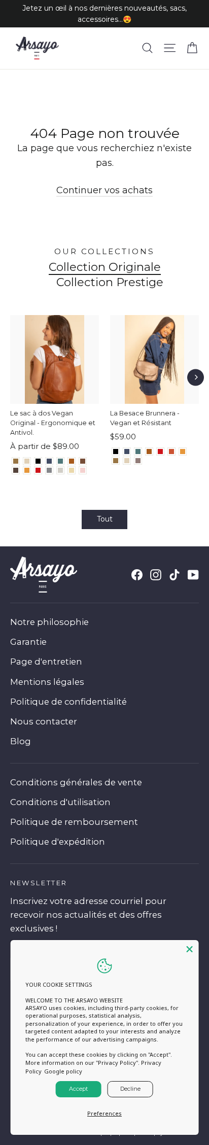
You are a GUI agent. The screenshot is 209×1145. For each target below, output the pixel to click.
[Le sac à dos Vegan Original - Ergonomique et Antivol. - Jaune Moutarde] (26, 470)
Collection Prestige (109, 282)
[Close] (189, 949)
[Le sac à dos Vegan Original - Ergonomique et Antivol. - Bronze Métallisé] (15, 461)
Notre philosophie (49, 622)
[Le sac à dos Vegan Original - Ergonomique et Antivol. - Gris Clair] (60, 470)
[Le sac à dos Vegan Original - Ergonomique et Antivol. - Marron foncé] (15, 470)
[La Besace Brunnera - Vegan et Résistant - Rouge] (160, 451)
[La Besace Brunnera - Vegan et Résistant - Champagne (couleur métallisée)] (126, 460)
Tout (105, 519)
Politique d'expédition (57, 842)
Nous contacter (43, 721)
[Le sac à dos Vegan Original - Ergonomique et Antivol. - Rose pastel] (82, 470)
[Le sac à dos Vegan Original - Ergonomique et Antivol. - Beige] (71, 470)
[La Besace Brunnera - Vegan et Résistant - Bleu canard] (138, 451)
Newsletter (38, 883)
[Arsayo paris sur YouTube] (193, 574)
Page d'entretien (46, 661)
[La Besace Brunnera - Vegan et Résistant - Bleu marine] (126, 451)
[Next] (195, 377)
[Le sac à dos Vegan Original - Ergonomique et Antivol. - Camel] (71, 461)
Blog (20, 741)
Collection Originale (105, 267)
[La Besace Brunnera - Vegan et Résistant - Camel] (149, 451)
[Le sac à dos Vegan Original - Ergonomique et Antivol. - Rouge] (38, 470)
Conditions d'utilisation (60, 802)
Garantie (28, 642)
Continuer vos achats (104, 190)
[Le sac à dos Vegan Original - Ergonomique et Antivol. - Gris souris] (49, 470)
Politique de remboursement (74, 822)
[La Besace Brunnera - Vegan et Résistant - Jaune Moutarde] (182, 451)
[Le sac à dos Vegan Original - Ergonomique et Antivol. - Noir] (38, 461)
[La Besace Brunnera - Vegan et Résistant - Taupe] (138, 460)
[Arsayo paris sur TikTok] (174, 574)
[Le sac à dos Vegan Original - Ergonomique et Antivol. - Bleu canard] (60, 461)
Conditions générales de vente (76, 782)
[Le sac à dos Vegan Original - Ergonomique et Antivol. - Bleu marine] (49, 461)
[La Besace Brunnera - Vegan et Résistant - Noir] (115, 451)
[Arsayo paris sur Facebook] (137, 574)
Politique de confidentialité (68, 702)
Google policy (63, 1071)
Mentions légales (47, 682)
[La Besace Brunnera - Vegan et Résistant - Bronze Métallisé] (115, 460)
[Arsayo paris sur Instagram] (155, 574)
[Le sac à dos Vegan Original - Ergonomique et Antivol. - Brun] (82, 461)
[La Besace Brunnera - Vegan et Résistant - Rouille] (171, 451)
